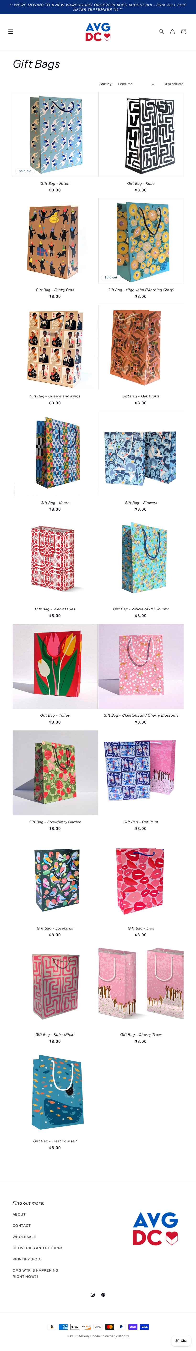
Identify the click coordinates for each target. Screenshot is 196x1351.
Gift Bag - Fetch (55, 183)
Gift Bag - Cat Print (140, 822)
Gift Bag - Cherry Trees (141, 1034)
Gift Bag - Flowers (141, 502)
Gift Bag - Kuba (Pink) (55, 1034)
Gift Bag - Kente (55, 502)
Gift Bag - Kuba (141, 183)
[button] (10, 31)
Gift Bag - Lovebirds (55, 928)
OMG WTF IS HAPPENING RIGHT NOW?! (36, 1274)
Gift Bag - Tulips (55, 715)
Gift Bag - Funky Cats (55, 290)
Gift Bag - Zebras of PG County (141, 609)
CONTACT (22, 1226)
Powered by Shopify (115, 1336)
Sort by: (106, 84)
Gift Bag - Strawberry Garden (55, 822)
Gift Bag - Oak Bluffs (141, 396)
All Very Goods (89, 1336)
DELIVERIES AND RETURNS (38, 1248)
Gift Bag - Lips (141, 928)
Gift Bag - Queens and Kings (55, 396)
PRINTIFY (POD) (27, 1259)
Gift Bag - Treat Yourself (55, 1141)
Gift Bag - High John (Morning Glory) (141, 290)
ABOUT (19, 1214)
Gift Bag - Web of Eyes (55, 609)
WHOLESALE (24, 1237)
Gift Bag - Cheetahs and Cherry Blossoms (140, 715)
